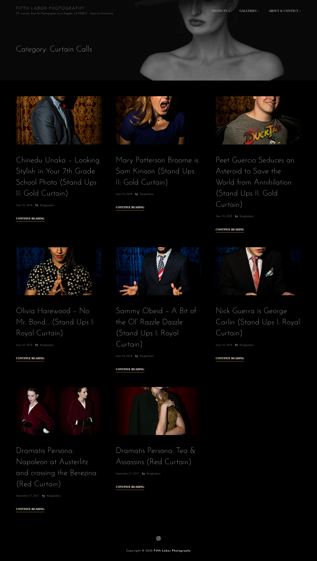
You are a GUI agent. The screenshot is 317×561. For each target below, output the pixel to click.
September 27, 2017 (27, 495)
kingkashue (47, 205)
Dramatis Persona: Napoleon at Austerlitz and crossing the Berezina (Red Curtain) (56, 467)
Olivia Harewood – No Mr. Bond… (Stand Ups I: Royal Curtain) (55, 322)
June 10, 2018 (24, 205)
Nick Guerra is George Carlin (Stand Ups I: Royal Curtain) (258, 322)
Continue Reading (30, 218)
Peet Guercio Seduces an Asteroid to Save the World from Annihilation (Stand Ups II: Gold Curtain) (255, 183)
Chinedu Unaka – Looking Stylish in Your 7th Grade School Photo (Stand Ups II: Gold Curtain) (58, 177)
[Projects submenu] (229, 11)
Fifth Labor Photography (50, 9)
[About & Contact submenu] (300, 11)
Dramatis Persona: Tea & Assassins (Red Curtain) (155, 456)
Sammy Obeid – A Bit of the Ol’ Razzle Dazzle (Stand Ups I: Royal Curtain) (156, 327)
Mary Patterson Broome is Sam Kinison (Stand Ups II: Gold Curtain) (157, 171)
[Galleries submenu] (258, 11)
